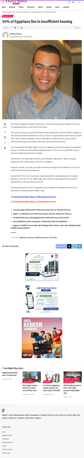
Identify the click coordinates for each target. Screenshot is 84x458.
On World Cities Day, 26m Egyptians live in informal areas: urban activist (41, 217)
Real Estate (8, 16)
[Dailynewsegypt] (16, 2)
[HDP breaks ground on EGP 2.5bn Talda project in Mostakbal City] (73, 376)
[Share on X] (15, 27)
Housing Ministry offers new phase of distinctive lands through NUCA (40, 221)
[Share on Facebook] (11, 27)
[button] (4, 2)
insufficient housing (41, 237)
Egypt (76, 378)
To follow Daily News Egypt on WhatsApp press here (33, 197)
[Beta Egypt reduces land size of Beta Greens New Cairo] (32, 376)
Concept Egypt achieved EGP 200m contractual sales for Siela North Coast (42, 210)
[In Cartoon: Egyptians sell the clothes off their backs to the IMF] (52, 376)
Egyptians (22, 237)
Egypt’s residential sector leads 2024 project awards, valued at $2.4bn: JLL (42, 214)
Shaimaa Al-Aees (16, 34)
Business (47, 381)
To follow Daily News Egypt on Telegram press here (33, 201)
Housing (30, 237)
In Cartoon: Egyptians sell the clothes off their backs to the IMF (51, 388)
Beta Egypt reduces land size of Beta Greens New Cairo (30, 388)
